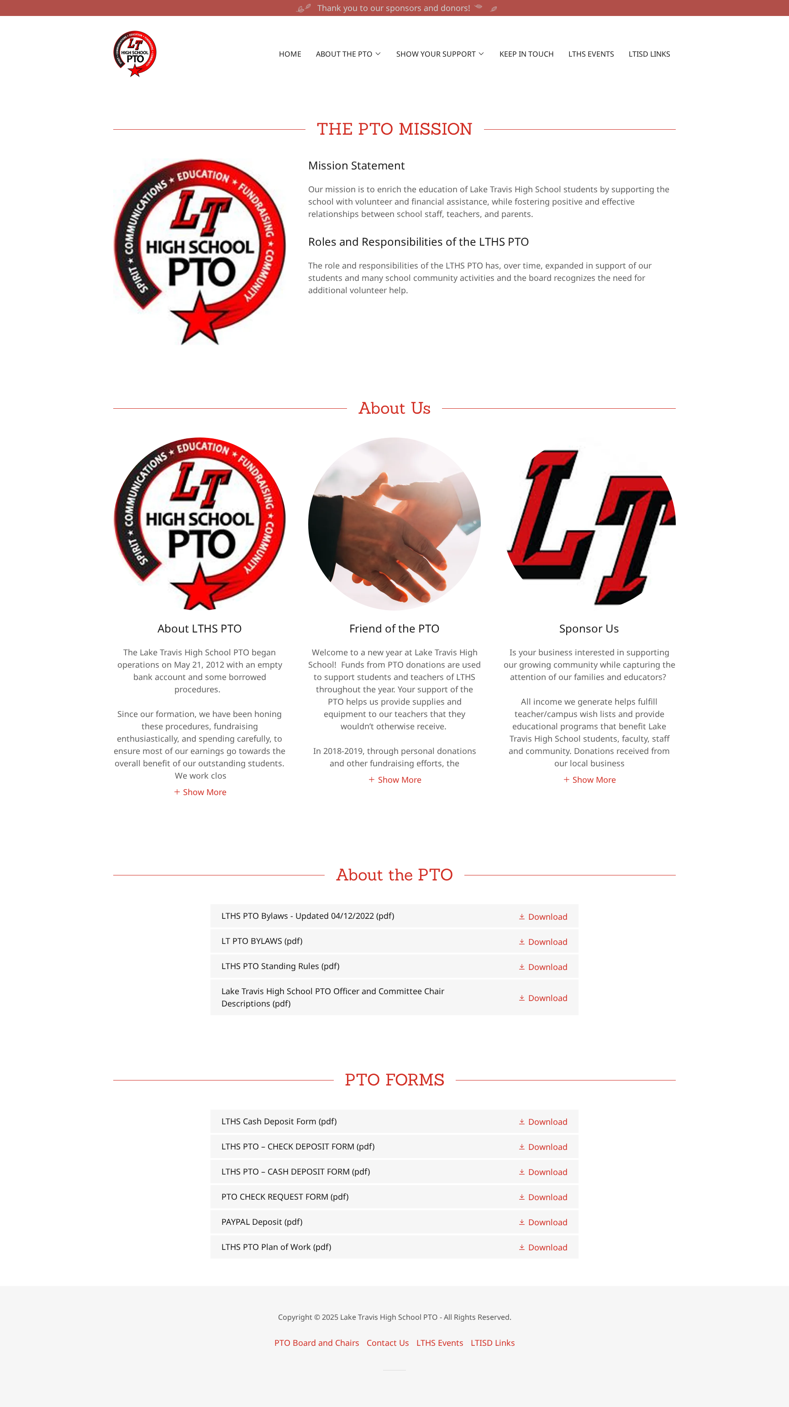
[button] (349, 53)
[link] (135, 52)
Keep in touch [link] (527, 54)
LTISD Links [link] (649, 54)
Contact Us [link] (388, 1342)
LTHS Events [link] (591, 54)
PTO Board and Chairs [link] (316, 1342)
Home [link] (290, 54)
